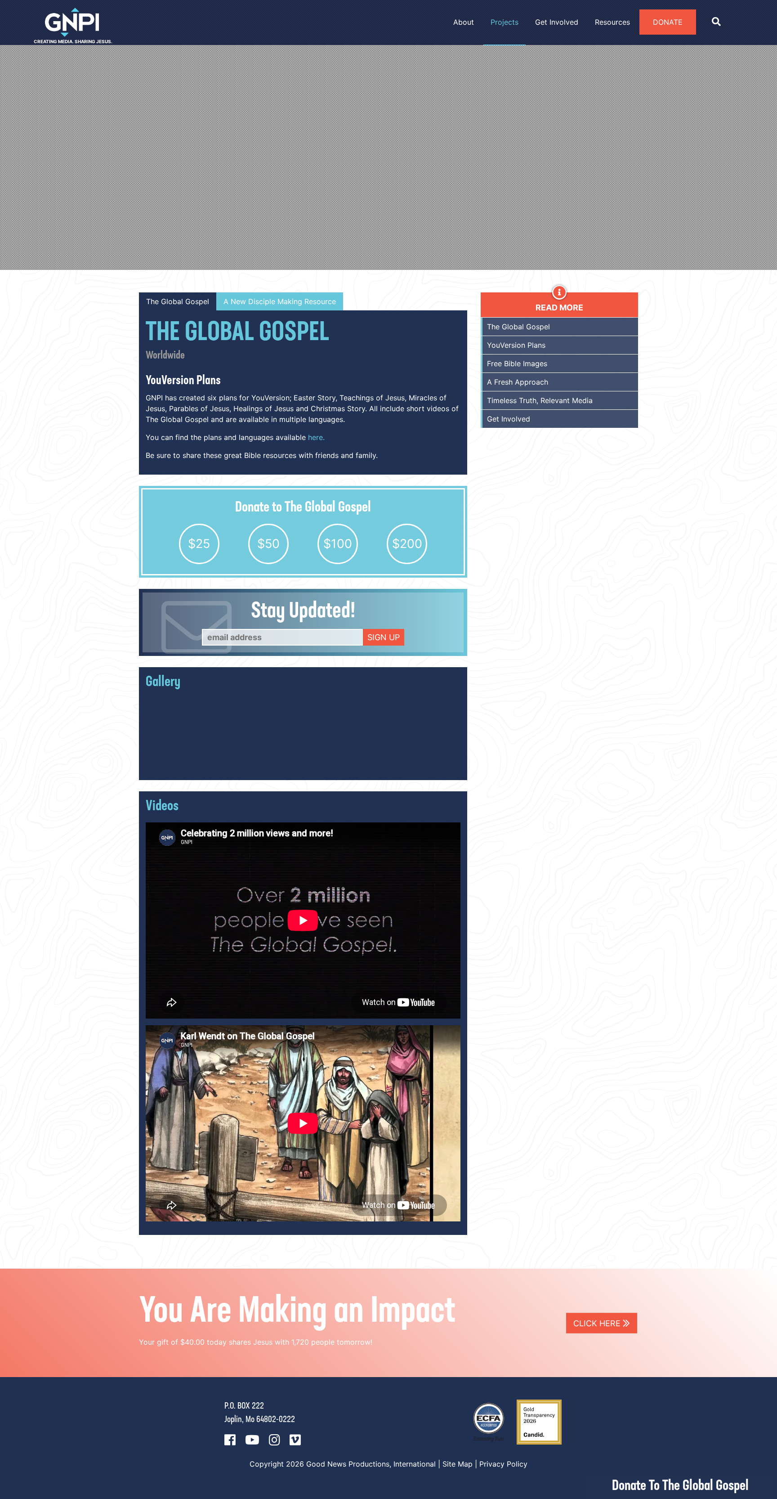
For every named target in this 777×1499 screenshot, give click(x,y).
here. (316, 437)
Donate (668, 22)
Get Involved (508, 418)
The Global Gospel (518, 326)
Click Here (598, 1323)
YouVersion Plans (516, 345)
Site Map (457, 1463)
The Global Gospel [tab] (177, 301)
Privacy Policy (503, 1463)
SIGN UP (383, 637)
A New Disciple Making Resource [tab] (279, 301)
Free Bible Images (517, 363)
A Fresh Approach (517, 381)
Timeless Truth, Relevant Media (540, 400)
